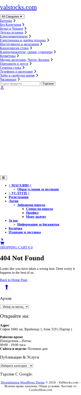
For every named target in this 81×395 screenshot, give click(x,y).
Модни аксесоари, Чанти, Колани (24, 60)
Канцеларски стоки (14, 48)
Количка (15, 228)
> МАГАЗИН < (20, 185)
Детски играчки (11, 32)
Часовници (8, 79)
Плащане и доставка (25, 232)
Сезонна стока (10, 67)
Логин (13, 201)
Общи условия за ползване (38, 189)
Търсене (48, 83)
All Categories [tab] (10, 16)
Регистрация (19, 197)
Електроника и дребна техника (23, 40)
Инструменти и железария (19, 44)
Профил (32, 213)
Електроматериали (14, 36)
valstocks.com (18, 7)
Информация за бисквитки (38, 224)
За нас (13, 220)
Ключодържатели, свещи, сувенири (26, 52)
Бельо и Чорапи (11, 28)
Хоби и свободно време (17, 75)
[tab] (3, 177)
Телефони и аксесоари (16, 71)
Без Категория (10, 24)
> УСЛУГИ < (19, 193)
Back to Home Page (13, 280)
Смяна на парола (39, 209)
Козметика (8, 56)
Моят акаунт (36, 216)
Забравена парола (31, 205)
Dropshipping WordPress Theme (23, 382)
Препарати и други (14, 64)
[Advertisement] (40, 132)
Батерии (6, 21)
